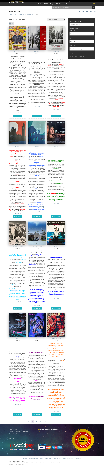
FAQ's (52, 4)
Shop (14, 14)
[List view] (12, 23)
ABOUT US (59, 4)
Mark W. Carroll (33, 75)
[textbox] (82, 24)
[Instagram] (91, 11)
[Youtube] (87, 11)
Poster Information (33, 458)
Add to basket (17, 116)
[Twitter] (83, 11)
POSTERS (45, 4)
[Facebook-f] (79, 11)
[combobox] (72, 7)
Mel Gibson (53, 193)
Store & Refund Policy (46, 458)
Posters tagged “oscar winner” (25, 14)
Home (10, 14)
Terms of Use (57, 458)
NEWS (65, 4)
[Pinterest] (94, 11)
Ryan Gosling (51, 293)
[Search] (93, 7)
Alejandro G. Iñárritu (40, 104)
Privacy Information (68, 458)
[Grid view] (10, 23)
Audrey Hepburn (15, 290)
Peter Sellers (18, 96)
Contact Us (78, 458)
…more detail (17, 113)
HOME (39, 4)
